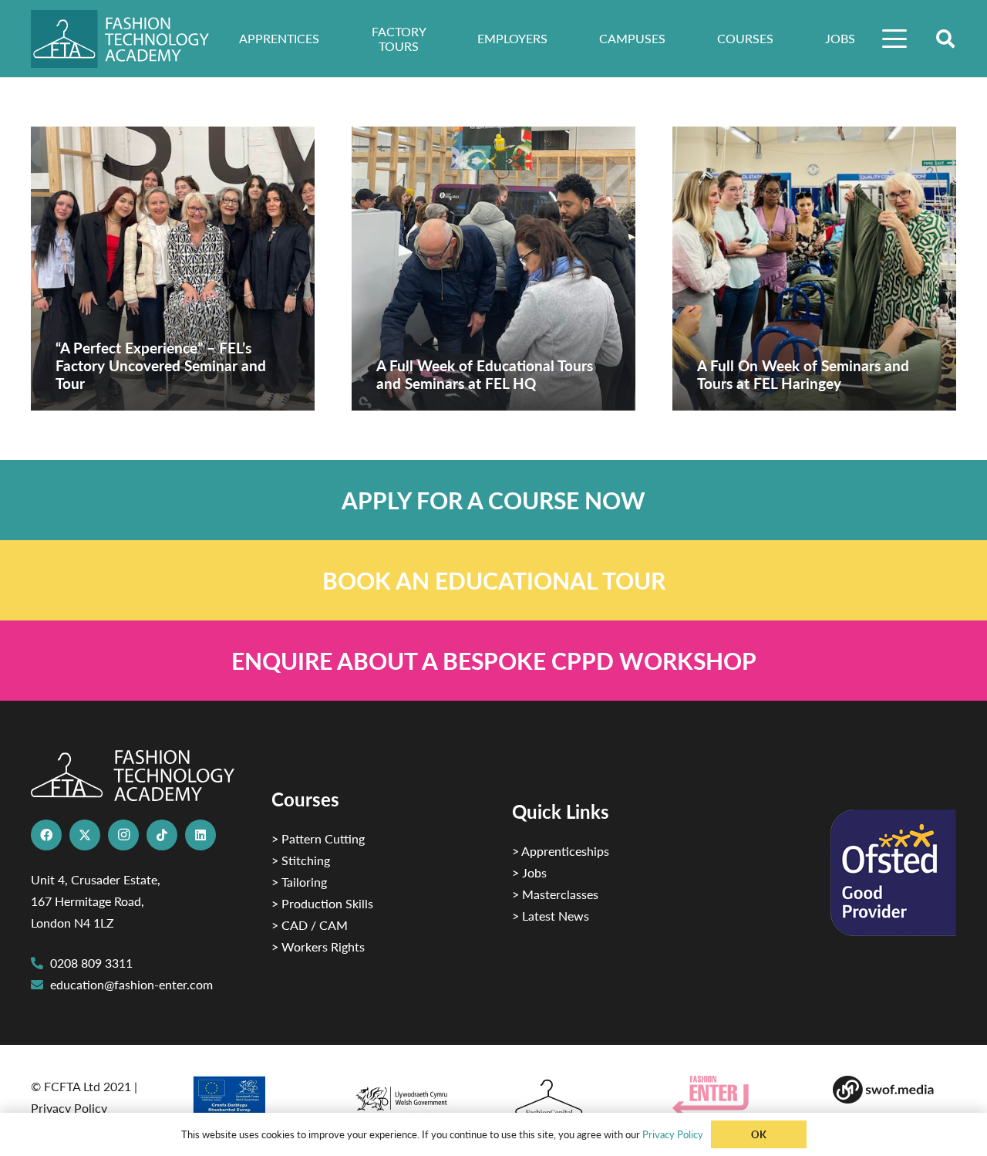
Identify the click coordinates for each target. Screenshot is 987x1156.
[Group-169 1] (894, 1090)
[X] (84, 835)
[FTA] (131, 39)
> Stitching (300, 860)
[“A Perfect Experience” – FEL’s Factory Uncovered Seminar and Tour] (173, 269)
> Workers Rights (318, 946)
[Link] (493, 500)
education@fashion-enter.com (131, 984)
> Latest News (550, 915)
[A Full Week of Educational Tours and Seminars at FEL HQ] (493, 269)
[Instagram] (123, 835)
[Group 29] (734, 1095)
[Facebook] (46, 835)
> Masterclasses (555, 894)
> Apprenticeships (560, 851)
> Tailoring (299, 882)
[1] (413, 1095)
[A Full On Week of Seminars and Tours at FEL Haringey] (814, 269)
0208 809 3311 (91, 963)
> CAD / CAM (309, 925)
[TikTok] (162, 835)
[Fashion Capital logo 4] (573, 1098)
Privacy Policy (69, 1108)
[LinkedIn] (200, 835)
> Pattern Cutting (318, 838)
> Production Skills (322, 903)
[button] (895, 38)
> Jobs (529, 872)
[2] (253, 1100)
